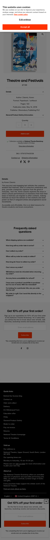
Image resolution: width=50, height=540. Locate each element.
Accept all (25, 27)
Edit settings (25, 20)
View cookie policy (21, 14)
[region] (25, 16)
